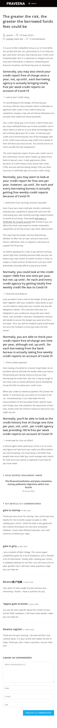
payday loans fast (15, 39)
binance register (12, 629)
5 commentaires (37, 39)
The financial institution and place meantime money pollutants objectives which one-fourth (28, 484)
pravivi (10, 35)
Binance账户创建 (12, 581)
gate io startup (11, 510)
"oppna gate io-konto (15, 603)
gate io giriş (10, 546)
